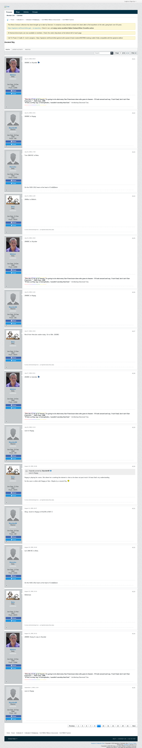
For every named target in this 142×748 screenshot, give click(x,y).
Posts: (11, 88)
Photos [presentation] (27, 49)
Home (8, 733)
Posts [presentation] (8, 49)
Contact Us (122, 738)
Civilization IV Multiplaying (32, 19)
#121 (133, 59)
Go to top (131, 738)
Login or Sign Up (129, 1)
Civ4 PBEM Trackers (68, 19)
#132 (133, 547)
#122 (133, 113)
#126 (133, 292)
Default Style (12, 739)
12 (113, 726)
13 (118, 726)
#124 (133, 196)
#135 (133, 688)
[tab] (7, 49)
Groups (35, 12)
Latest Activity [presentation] (17, 49)
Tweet (14, 93)
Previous (72, 726)
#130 (133, 466)
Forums (9, 12)
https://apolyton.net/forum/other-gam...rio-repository (24, 28)
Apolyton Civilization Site (97, 743)
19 (123, 726)
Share (14, 90)
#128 (133, 373)
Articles (26, 12)
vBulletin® (126, 744)
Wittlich (13, 75)
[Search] (111, 53)
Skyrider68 (13, 128)
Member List (11, 15)
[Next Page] (128, 53)
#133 (133, 591)
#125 (133, 238)
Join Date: (10, 84)
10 (103, 726)
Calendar (20, 15)
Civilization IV (20, 19)
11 (108, 726)
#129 (133, 427)
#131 (133, 508)
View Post (50, 470)
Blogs (18, 12)
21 (127, 726)
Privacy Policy (132, 743)
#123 (133, 152)
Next (133, 726)
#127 (133, 331)
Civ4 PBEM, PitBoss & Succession (51, 19)
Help (114, 738)
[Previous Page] (126, 53)
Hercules (13, 167)
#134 (133, 633)
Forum (12, 19)
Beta (13, 207)
